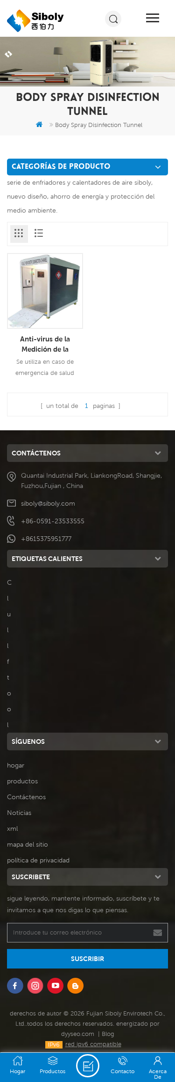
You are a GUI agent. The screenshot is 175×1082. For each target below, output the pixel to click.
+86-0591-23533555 (52, 521)
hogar (15, 765)
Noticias (19, 812)
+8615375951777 (46, 538)
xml (12, 828)
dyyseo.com (77, 1033)
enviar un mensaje (87, 1065)
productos (22, 781)
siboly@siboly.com (48, 503)
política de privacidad (38, 860)
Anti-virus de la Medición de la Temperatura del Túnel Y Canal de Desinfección (45, 344)
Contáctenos (26, 797)
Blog (108, 1033)
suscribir (87, 958)
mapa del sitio (27, 844)
